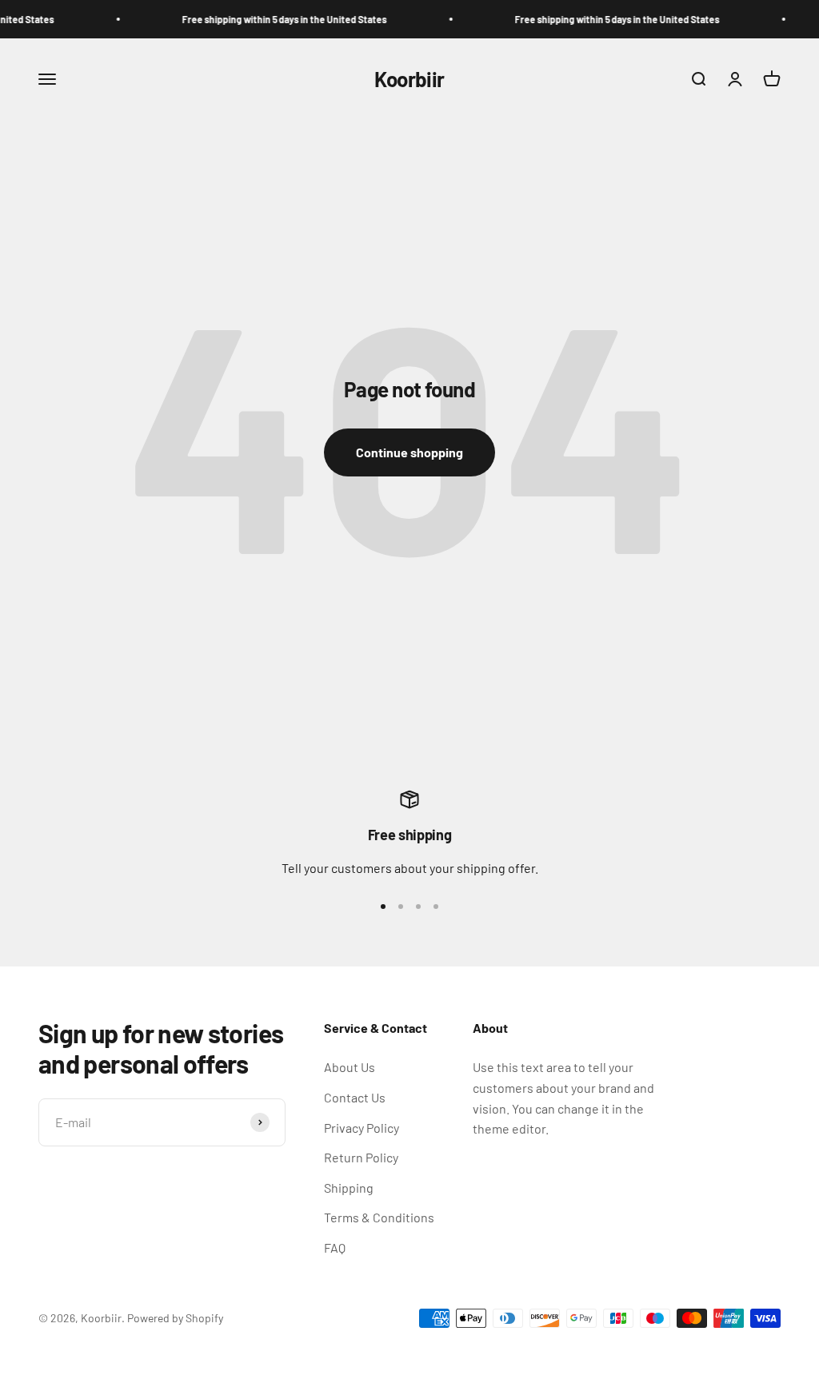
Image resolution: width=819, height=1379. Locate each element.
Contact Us (355, 1097)
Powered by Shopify (175, 1318)
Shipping (349, 1187)
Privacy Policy (361, 1127)
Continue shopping (409, 452)
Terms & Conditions (379, 1217)
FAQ (335, 1247)
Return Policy (361, 1157)
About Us (349, 1066)
